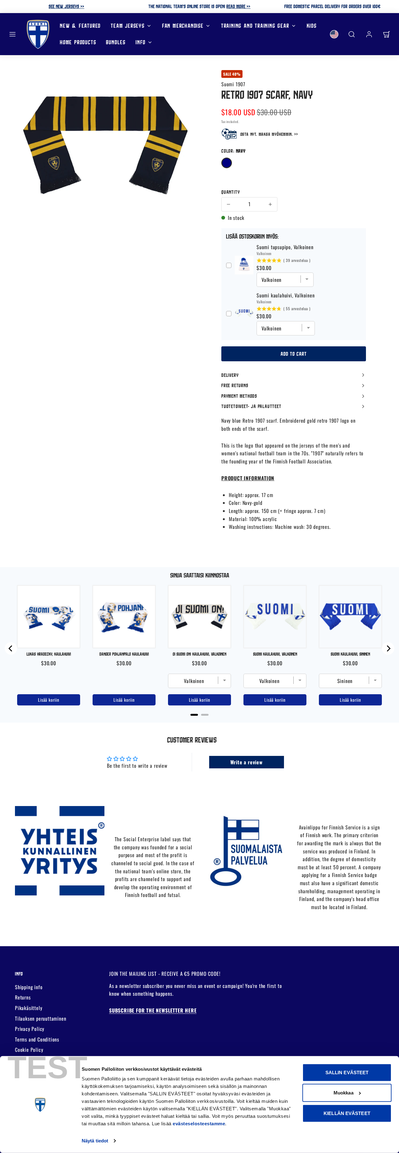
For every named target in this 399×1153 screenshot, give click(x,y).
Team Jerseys (128, 25)
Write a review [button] (246, 762)
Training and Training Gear (255, 25)
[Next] (388, 648)
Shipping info (28, 987)
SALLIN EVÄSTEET (347, 1072)
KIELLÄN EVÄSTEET (347, 1113)
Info (141, 42)
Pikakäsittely (28, 1008)
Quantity (230, 192)
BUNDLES (116, 42)
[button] (12, 34)
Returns (23, 997)
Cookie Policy (29, 1049)
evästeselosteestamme (199, 1123)
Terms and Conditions (37, 1039)
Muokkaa (343, 1092)
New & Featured (80, 25)
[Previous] (11, 648)
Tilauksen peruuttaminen (40, 1018)
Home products (78, 42)
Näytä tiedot (95, 1140)
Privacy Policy (29, 1028)
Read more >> (238, 6)
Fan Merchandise (183, 25)
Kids (312, 25)
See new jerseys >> (66, 6)
